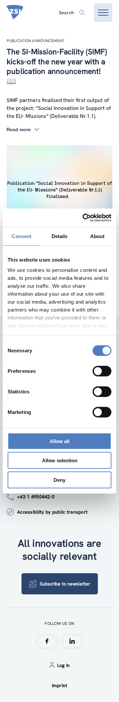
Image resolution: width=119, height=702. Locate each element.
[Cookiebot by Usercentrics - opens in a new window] (84, 218)
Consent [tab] (21, 236)
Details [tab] (60, 236)
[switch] (102, 371)
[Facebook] (47, 641)
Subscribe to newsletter (65, 584)
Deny (59, 479)
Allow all (59, 441)
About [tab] (97, 236)
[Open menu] (103, 12)
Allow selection (59, 460)
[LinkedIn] (72, 641)
